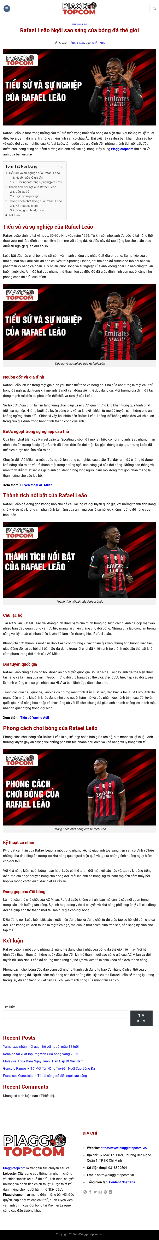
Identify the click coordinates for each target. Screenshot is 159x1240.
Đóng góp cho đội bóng (30, 210)
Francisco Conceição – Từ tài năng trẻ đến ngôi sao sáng (45, 1076)
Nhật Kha (98, 43)
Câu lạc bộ (22, 191)
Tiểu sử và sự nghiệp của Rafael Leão (34, 173)
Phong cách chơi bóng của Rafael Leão (35, 201)
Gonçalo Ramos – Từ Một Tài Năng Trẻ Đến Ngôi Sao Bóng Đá (49, 1068)
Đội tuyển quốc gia (27, 196)
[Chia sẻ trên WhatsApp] (85, 1192)
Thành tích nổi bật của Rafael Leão (32, 187)
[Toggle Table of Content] (57, 167)
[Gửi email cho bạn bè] (100, 1192)
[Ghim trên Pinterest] (105, 1192)
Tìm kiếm (9, 1007)
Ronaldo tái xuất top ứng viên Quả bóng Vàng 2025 (40, 1054)
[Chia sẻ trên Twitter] (95, 1192)
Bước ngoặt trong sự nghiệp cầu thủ (39, 182)
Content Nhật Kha (122, 1182)
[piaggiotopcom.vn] (79, 8)
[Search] (154, 8)
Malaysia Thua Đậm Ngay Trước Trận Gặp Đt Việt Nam (43, 1061)
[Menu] (7, 8)
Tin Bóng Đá (79, 24)
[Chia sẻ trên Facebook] (90, 1192)
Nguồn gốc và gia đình (30, 177)
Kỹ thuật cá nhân (27, 205)
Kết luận (14, 215)
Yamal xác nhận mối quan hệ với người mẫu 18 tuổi (41, 1047)
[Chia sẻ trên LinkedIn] (110, 1192)
